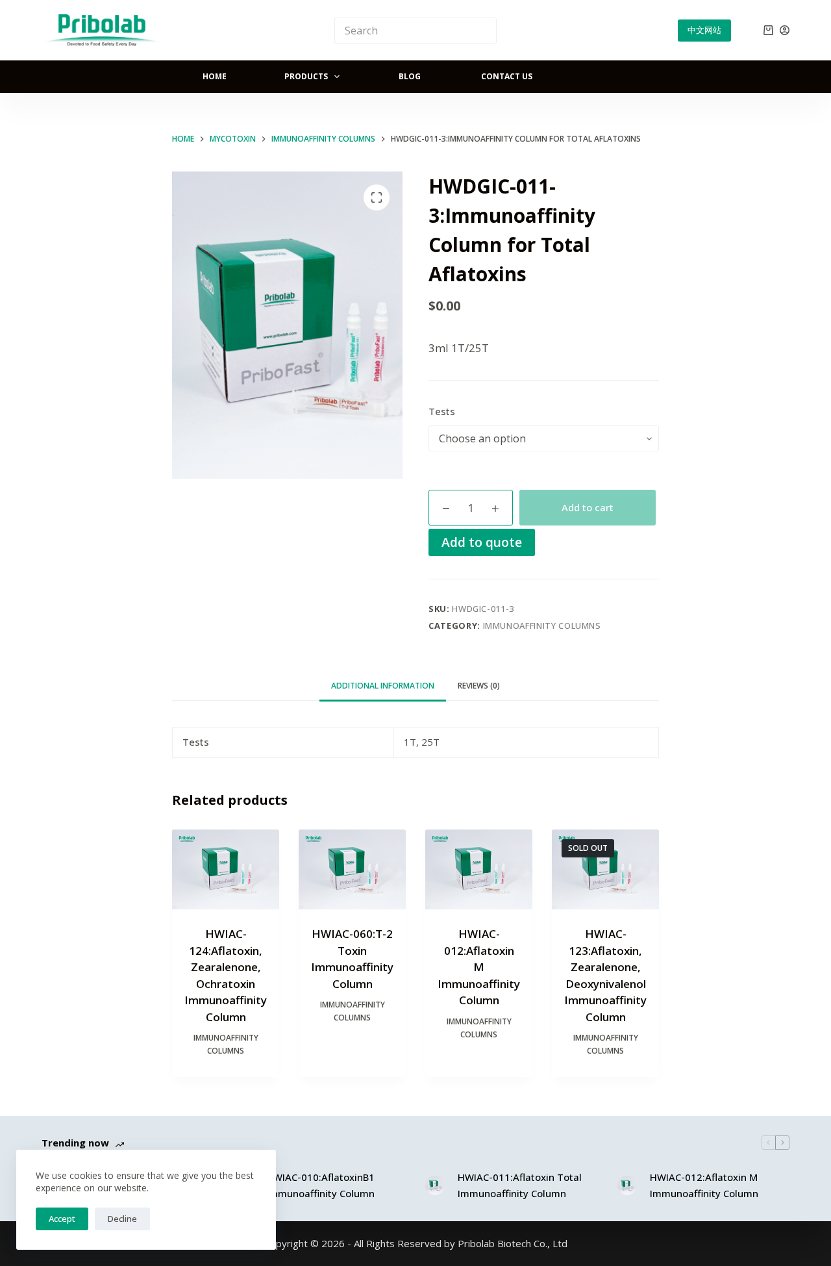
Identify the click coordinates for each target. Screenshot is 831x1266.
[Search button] (484, 31)
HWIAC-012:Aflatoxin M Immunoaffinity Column (479, 966)
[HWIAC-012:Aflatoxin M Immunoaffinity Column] (478, 869)
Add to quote (481, 542)
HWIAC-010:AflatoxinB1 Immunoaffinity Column (320, 1185)
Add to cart (588, 507)
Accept (62, 1218)
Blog (410, 76)
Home (215, 76)
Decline (122, 1218)
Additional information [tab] (382, 685)
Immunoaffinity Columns (542, 625)
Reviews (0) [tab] (479, 685)
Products (306, 76)
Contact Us (506, 76)
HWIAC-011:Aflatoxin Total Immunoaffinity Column (520, 1185)
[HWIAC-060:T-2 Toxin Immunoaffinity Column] (352, 869)
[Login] (784, 30)
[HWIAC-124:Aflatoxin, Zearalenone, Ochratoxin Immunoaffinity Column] (225, 869)
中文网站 (704, 30)
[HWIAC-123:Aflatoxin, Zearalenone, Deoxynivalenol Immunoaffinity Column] (605, 869)
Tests (441, 411)
